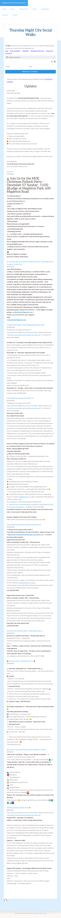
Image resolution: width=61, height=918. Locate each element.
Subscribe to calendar (29, 71)
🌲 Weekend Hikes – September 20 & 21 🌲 (21, 661)
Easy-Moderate (15, 51)
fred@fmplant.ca (24, 497)
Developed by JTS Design (38, 913)
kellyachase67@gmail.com (22, 312)
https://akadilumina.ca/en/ (27, 583)
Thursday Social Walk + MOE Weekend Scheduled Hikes (25, 325)
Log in (45, 913)
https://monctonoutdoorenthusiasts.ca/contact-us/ (24, 335)
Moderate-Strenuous (37, 51)
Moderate (25, 51)
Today (30, 66)
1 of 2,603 (10, 171)
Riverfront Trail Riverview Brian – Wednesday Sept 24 (24, 631)
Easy (6, 51)
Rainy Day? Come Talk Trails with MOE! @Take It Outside (26, 749)
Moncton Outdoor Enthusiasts (14, 3)
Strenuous (49, 51)
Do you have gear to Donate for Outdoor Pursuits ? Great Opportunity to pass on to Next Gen (30, 263)
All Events (8, 53)
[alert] (30, 57)
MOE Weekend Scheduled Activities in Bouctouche (24, 524)
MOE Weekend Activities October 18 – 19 (20, 398)
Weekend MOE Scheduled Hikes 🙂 (19, 807)
